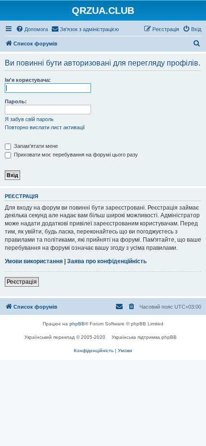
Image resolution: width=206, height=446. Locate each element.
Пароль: (16, 101)
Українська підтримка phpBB (144, 337)
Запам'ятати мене (35, 146)
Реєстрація (22, 282)
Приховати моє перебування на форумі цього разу (75, 154)
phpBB (77, 323)
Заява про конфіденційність (107, 261)
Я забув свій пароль (29, 119)
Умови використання (34, 261)
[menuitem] (32, 29)
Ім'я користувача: (28, 80)
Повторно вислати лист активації (45, 127)
